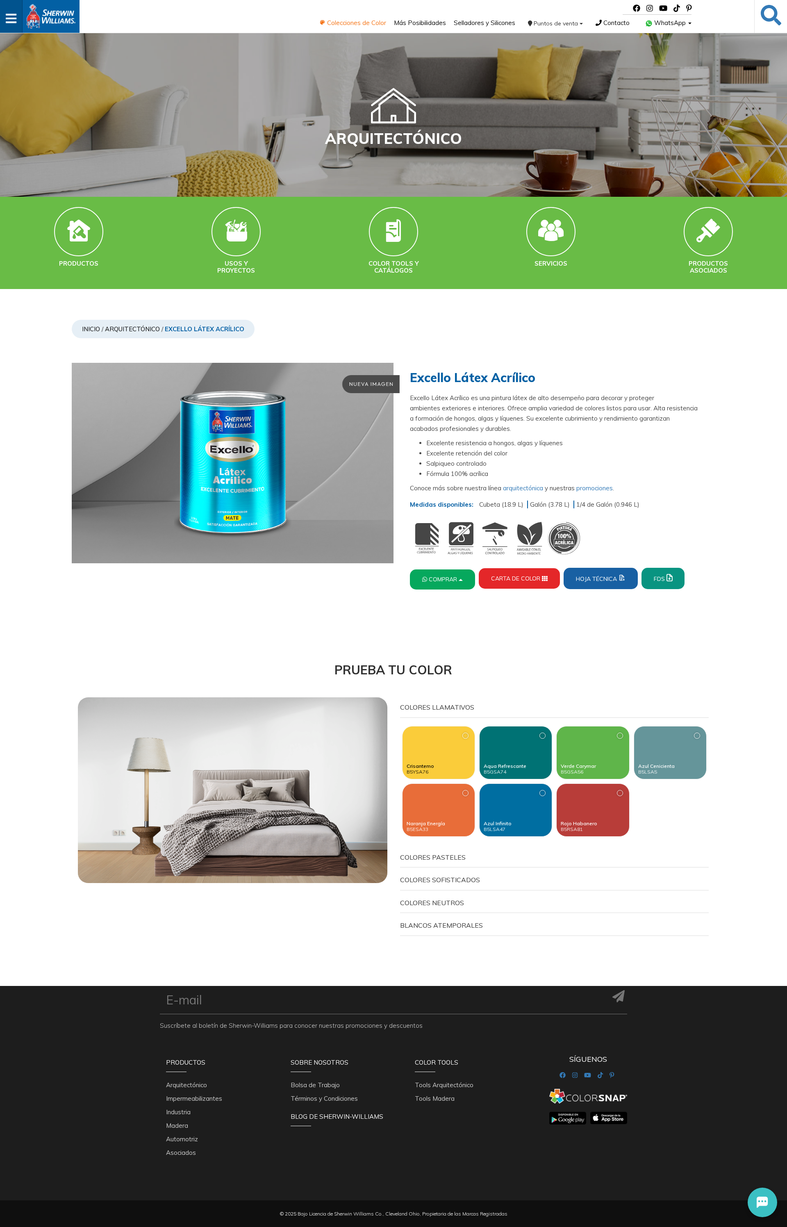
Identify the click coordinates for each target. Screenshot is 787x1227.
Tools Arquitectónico (444, 1085)
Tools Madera (435, 1098)
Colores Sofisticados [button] (440, 880)
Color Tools (436, 1062)
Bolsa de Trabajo (315, 1085)
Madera (177, 1125)
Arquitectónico (132, 329)
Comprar (444, 579)
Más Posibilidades (420, 23)
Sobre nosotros (319, 1062)
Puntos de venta (556, 23)
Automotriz (182, 1139)
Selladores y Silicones (484, 23)
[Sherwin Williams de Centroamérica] (51, 14)
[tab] (554, 708)
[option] (232, 790)
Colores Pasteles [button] (433, 857)
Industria (178, 1112)
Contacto (616, 23)
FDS (660, 579)
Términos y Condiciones (324, 1098)
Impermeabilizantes (194, 1098)
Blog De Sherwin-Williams (337, 1116)
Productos (185, 1062)
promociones (594, 488)
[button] (762, 1202)
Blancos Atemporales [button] (441, 925)
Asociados (181, 1152)
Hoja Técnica (597, 579)
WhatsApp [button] (670, 23)
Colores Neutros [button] (432, 903)
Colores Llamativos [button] (437, 707)
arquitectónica (523, 488)
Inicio (91, 329)
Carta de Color (516, 578)
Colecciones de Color (355, 23)
